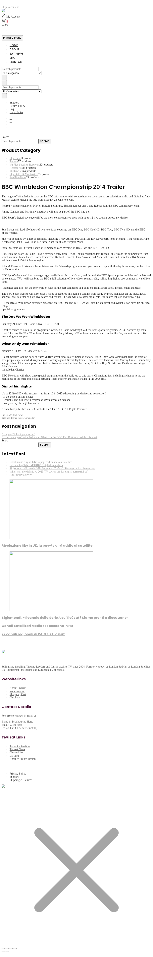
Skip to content (10, 7)
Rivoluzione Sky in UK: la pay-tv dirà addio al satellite (41, 462)
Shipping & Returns (21, 780)
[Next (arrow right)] (7, 951)
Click (18, 728)
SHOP (13, 58)
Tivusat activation (20, 746)
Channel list (16, 752)
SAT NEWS (17, 54)
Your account (17, 691)
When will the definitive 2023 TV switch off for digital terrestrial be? (49, 471)
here (24, 728)
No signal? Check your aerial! (18, 434)
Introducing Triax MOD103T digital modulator (36, 465)
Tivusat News (17, 749)
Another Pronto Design (23, 758)
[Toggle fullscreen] (7, 948)
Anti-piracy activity (21, 474)
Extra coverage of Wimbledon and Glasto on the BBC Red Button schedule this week (49, 437)
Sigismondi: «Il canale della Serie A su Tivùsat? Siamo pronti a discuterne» (52, 468)
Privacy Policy (18, 773)
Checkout (15, 697)
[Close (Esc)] (15, 948)
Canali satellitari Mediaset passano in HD (37, 626)
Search (5, 136)
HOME (14, 45)
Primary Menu (12, 38)
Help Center (16, 112)
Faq (12, 109)
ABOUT (15, 49)
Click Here (16, 724)
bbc (8, 418)
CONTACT (17, 62)
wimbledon (30, 418)
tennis (14, 418)
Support (14, 102)
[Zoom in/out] (3, 948)
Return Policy (17, 105)
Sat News (18, 415)
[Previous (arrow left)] (3, 951)
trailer (20, 418)
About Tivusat (18, 687)
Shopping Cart (18, 694)
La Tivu (14, 755)
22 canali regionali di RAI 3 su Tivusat (33, 634)
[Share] (11, 948)
